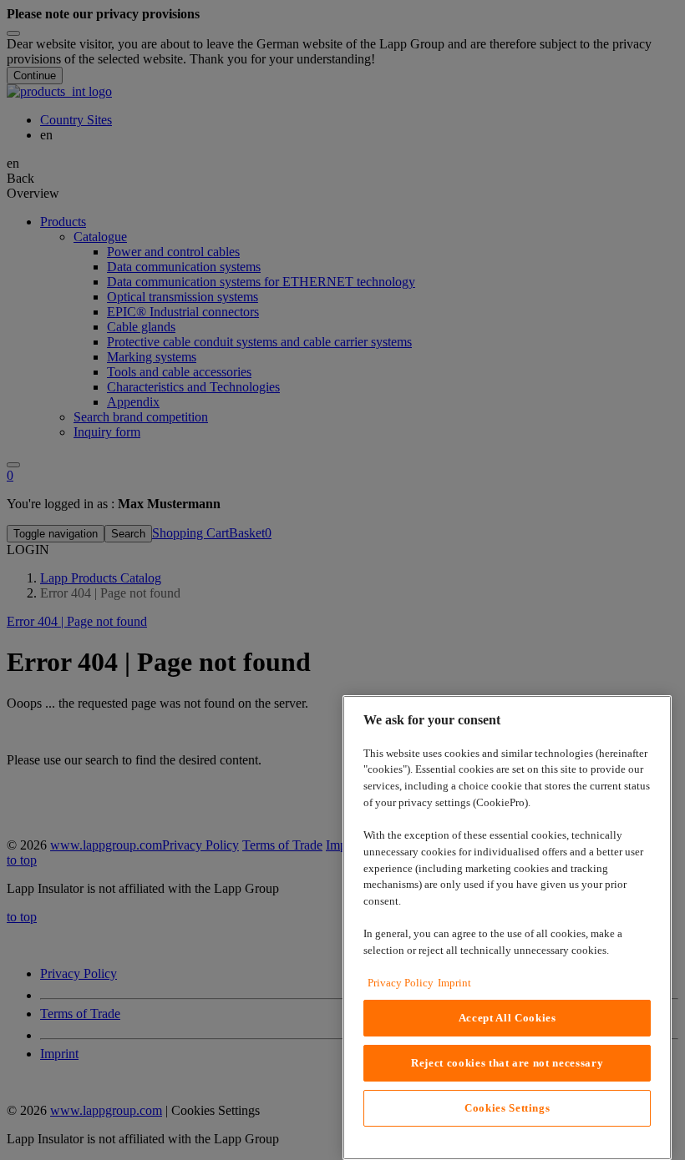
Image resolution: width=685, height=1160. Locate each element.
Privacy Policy (401, 982)
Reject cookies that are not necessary (507, 1063)
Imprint (454, 982)
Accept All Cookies (507, 1017)
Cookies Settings (507, 1108)
